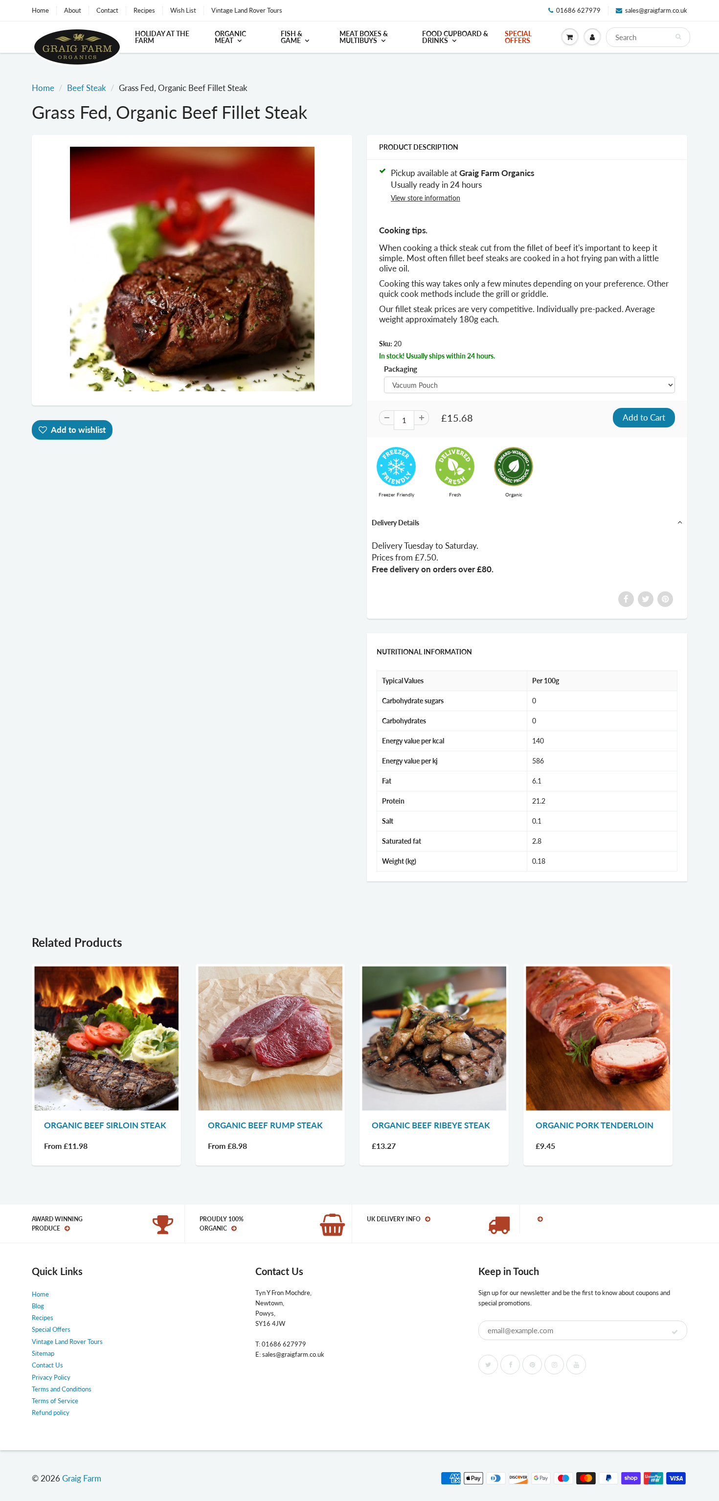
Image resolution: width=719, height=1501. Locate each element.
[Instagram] (554, 1364)
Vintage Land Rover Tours (246, 10)
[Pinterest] (532, 1364)
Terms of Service (55, 1401)
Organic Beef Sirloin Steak (105, 1125)
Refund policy (50, 1412)
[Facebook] (510, 1364)
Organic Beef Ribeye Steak (431, 1125)
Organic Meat (230, 37)
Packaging (400, 368)
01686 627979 (578, 10)
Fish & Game (291, 37)
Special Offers (518, 37)
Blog (38, 1306)
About (72, 10)
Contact (107, 10)
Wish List (183, 10)
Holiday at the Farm (162, 37)
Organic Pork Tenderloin (594, 1125)
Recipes (144, 10)
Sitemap (43, 1353)
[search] (648, 37)
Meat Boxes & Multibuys (363, 37)
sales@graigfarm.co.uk (656, 10)
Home (40, 10)
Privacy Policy (51, 1377)
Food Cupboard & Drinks (455, 37)
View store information (425, 198)
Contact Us (47, 1365)
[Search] (678, 37)
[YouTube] (576, 1364)
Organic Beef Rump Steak (265, 1125)
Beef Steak (86, 88)
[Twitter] (488, 1364)
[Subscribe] (674, 1332)
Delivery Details (395, 522)
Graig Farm (81, 1478)
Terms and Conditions (61, 1389)
